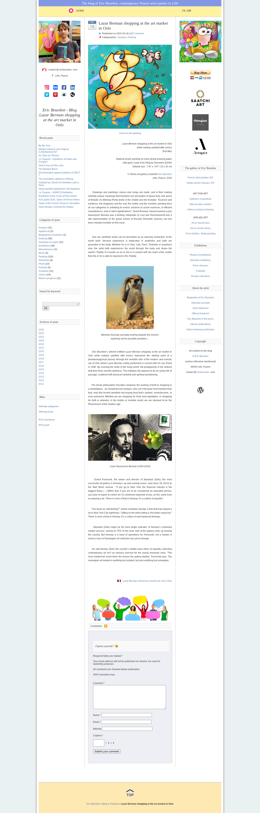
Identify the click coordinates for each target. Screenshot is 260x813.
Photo (42, 263)
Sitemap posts (46, 411)
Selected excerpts (200, 303)
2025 (41, 333)
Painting (43, 256)
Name (97, 715)
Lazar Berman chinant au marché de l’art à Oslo (147, 581)
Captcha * (98, 735)
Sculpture (44, 271)
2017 (41, 362)
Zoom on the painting (130, 133)
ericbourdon (203, 372)
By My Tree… (46, 145)
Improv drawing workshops (200, 329)
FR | (186, 10)
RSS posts (44, 425)
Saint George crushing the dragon (56, 207)
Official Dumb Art (200, 313)
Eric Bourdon (165, 174)
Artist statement (200, 308)
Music (42, 253)
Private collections (200, 276)
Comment (139, 33)
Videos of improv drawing (200, 209)
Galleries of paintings (200, 199)
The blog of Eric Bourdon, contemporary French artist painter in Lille (130, 3)
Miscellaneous (46, 249)
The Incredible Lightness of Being (56, 179)
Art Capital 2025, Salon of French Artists (59, 199)
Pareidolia (44, 260)
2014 (41, 373)
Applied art (44, 231)
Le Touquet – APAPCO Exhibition (56, 192)
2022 (41, 344)
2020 (41, 351)
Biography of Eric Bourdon (200, 297)
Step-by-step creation (200, 204)
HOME (78, 10)
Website (97, 729)
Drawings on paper (48, 242)
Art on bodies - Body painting (200, 233)
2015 (41, 369)
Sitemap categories (49, 406)
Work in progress (47, 278)
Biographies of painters (51, 235)
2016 (41, 366)
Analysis (43, 227)
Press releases (200, 265)
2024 (41, 337)
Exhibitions (44, 245)
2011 (41, 384)
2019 (41, 355)
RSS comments (47, 419)
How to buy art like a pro (51, 165)
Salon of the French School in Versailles (59, 203)
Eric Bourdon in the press (200, 319)
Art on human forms (200, 228)
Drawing (43, 238)
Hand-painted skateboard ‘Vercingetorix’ (59, 188)
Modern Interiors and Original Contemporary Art (54, 150)
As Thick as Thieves (49, 155)
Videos (42, 274)
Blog (105, 804)
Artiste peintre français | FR (200, 183)
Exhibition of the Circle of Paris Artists (58, 196)
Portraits (43, 267)
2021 (41, 347)
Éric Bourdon (201, 356)
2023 (41, 340)
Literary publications (200, 324)
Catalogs (200, 271)
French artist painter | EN (200, 177)
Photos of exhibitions (200, 255)
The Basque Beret (48, 169)
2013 (41, 376)
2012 (41, 380)
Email (96, 722)
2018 (41, 358)
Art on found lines (200, 223)
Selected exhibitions (200, 260)
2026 (41, 329)
